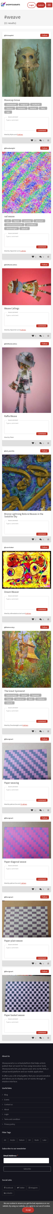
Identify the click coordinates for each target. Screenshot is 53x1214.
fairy (43, 108)
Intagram (34, 1188)
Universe (20, 699)
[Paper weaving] (26, 761)
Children (40, 699)
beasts (33, 108)
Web (31, 699)
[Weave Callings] (26, 286)
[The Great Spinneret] (26, 659)
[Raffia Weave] (26, 380)
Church (9, 703)
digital (16, 221)
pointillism (31, 224)
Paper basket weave (14, 1015)
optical (24, 228)
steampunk (11, 104)
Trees (9, 699)
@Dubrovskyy (9, 627)
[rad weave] (26, 182)
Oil (29, 1140)
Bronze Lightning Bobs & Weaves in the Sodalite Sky (23, 515)
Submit (41, 5)
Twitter (21, 1188)
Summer (35, 695)
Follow (44, 35)
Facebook (9, 1188)
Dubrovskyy (12, 695)
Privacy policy (9, 1124)
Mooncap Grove (12, 100)
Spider (24, 695)
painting (27, 221)
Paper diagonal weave (15, 861)
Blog (6, 1095)
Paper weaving (11, 782)
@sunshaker (9, 547)
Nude (37, 1140)
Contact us (8, 1104)
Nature (21, 1140)
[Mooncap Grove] (26, 68)
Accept (28, 1210)
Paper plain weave (13, 940)
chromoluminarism (14, 224)
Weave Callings (11, 308)
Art (5, 1140)
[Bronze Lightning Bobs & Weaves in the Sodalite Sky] (26, 483)
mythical (35, 104)
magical (24, 104)
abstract (39, 221)
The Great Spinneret (14, 691)
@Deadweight (9, 148)
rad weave (9, 216)
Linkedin (9, 1193)
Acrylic (12, 1140)
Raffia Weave (10, 416)
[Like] (32, 140)
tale (8, 112)
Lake (44, 1140)
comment (42, 130)
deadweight (12, 228)
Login (31, 5)
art (8, 221)
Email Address (11, 1155)
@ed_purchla (9, 451)
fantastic (21, 108)
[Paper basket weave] (26, 993)
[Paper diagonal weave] (26, 840)
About (6, 1109)
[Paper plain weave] (26, 919)
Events (6, 1099)
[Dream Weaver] (26, 570)
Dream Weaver (11, 591)
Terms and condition (12, 1119)
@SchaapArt (9, 35)
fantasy (10, 108)
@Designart (8, 739)
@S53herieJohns (10, 265)
